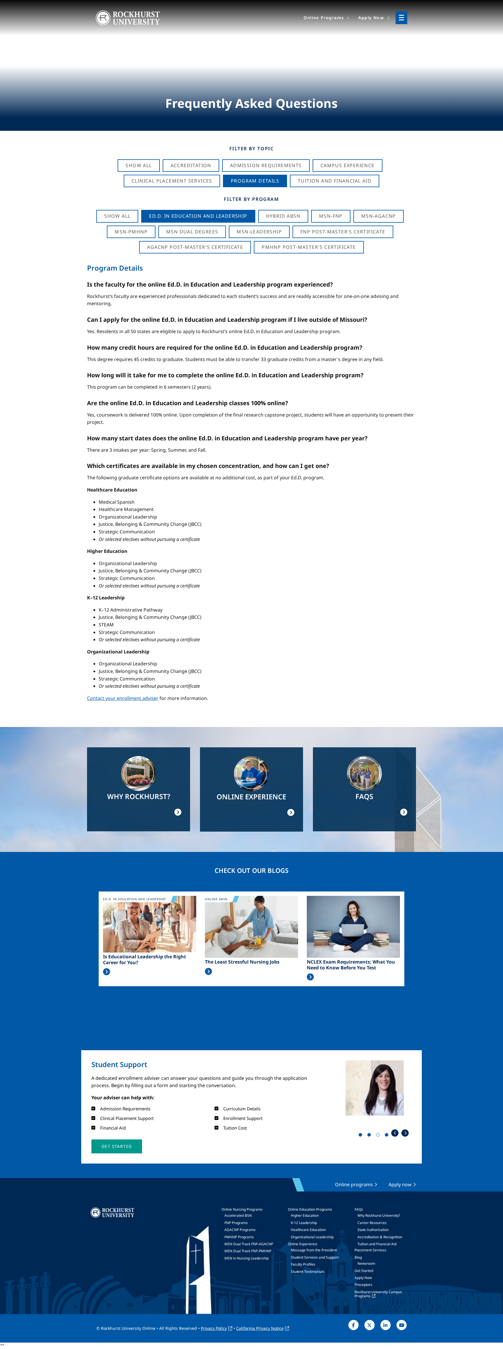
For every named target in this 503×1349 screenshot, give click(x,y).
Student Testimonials (308, 1271)
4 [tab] (388, 1136)
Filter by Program (251, 199)
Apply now (400, 1184)
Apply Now (363, 1277)
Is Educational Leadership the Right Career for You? (144, 959)
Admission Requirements (266, 165)
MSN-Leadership (259, 231)
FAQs (359, 1209)
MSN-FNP (331, 216)
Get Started (364, 1270)
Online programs (354, 1184)
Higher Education (305, 1215)
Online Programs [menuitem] (324, 17)
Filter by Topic (251, 148)
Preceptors (363, 1284)
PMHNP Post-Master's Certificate (309, 247)
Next (405, 1133)
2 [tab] (370, 1136)
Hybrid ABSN (283, 216)
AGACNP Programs (240, 1229)
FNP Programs (236, 1222)
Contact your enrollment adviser (122, 698)
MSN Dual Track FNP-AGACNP (248, 1243)
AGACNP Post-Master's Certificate (195, 247)
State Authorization (373, 1229)
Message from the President (314, 1250)
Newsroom (366, 1263)
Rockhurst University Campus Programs (378, 1293)
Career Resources (372, 1222)
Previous (394, 1133)
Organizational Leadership (312, 1236)
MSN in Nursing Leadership (246, 1258)
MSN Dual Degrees (192, 231)
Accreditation (191, 165)
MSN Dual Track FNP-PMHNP (247, 1250)
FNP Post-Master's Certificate (342, 231)
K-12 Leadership (304, 1222)
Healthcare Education (308, 1229)
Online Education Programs (310, 1209)
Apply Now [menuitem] (371, 17)
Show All (138, 165)
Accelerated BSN (238, 1215)
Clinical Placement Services (172, 181)
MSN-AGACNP (378, 216)
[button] (116, 1146)
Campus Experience (347, 165)
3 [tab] (379, 1136)
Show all (117, 216)
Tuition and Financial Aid (376, 1243)
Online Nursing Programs (242, 1209)
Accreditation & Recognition (379, 1236)
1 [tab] (361, 1136)
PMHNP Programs (239, 1236)
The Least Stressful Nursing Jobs (242, 962)
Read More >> (106, 971)
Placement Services (370, 1250)
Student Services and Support (315, 1257)
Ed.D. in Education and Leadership (198, 216)
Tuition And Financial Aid (334, 181)
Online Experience (302, 1243)
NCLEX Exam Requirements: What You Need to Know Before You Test (351, 964)
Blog (358, 1257)
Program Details (255, 181)
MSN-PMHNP (131, 231)
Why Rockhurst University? (378, 1215)
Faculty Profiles (303, 1264)
